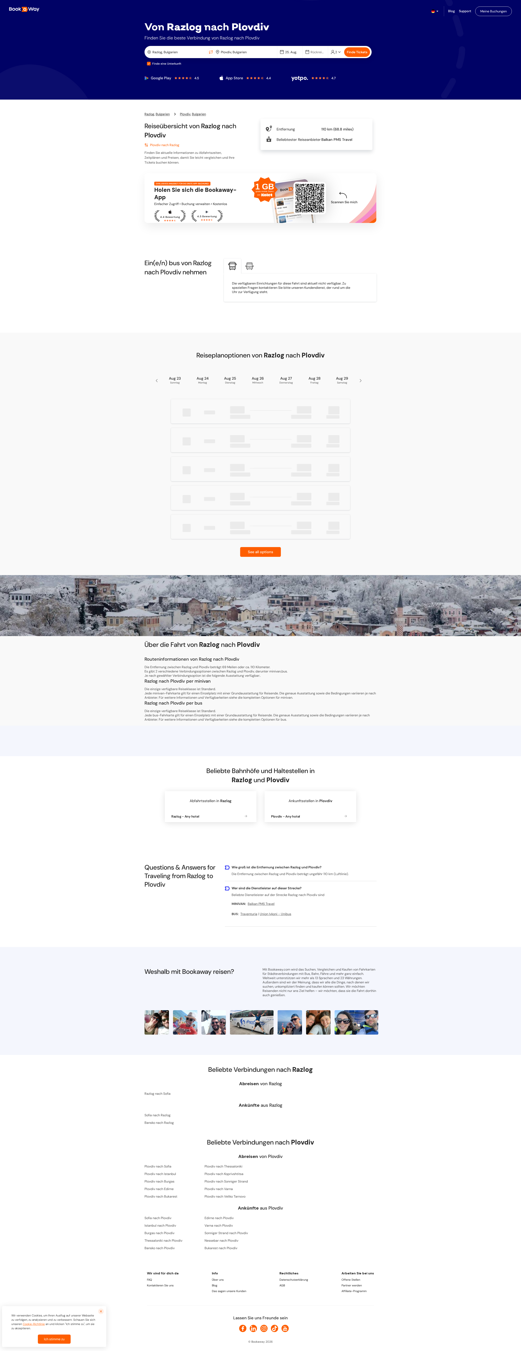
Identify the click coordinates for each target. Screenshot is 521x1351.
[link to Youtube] (285, 1328)
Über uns (218, 1279)
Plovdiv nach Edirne (159, 1189)
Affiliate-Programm (354, 1291)
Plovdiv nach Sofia (157, 1166)
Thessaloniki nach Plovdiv (163, 1240)
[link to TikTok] (274, 1328)
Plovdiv (185, 114)
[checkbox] (149, 63)
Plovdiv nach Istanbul (160, 1174)
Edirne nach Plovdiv (219, 1218)
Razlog (149, 114)
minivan (286, 697)
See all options (260, 552)
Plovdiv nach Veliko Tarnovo (225, 1196)
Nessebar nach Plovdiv (221, 1240)
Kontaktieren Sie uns (160, 1285)
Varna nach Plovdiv (219, 1225)
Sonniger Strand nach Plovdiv (226, 1233)
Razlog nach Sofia (157, 1093)
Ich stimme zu (54, 1339)
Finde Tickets (357, 52)
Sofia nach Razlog (157, 1115)
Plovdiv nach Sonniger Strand (226, 1181)
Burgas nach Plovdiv (159, 1233)
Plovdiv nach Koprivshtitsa (224, 1174)
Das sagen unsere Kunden (229, 1291)
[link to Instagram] (264, 1328)
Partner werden (351, 1285)
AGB (282, 1285)
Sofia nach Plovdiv (157, 1218)
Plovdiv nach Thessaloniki (223, 1166)
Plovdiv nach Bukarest (160, 1196)
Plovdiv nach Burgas (159, 1181)
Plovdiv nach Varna (219, 1189)
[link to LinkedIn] (253, 1328)
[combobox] (176, 52)
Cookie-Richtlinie (34, 1324)
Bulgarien (163, 114)
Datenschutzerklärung (293, 1279)
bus (283, 719)
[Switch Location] (211, 52)
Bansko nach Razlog (159, 1123)
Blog (214, 1285)
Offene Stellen (350, 1279)
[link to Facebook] (242, 1328)
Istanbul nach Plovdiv (160, 1225)
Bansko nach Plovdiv (159, 1248)
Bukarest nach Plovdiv (221, 1248)
